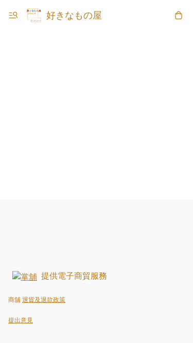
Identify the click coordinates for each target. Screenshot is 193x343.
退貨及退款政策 (43, 299)
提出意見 (20, 320)
